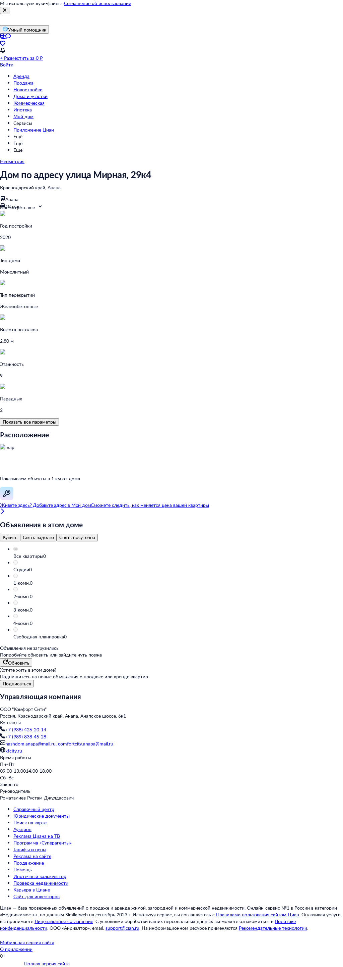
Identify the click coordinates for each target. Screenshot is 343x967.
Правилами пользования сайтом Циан (257, 914)
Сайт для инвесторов (36, 896)
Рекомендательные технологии (273, 928)
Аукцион (22, 829)
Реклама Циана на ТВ (36, 836)
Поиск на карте (30, 822)
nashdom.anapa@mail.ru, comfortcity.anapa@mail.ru (59, 743)
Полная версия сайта (47, 963)
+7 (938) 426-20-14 (25, 729)
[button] (178, 556)
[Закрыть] (4, 10)
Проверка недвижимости (40, 883)
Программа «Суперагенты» (42, 842)
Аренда (21, 76)
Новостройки (28, 89)
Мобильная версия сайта (27, 942)
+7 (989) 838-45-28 (25, 736)
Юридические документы (41, 816)
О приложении (16, 949)
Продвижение (28, 863)
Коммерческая (29, 103)
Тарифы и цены (29, 849)
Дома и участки (30, 96)
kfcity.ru (13, 750)
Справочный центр (33, 809)
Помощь (22, 869)
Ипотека (22, 109)
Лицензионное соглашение (64, 921)
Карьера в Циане (31, 889)
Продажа (23, 83)
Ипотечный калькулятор (39, 876)
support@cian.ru (122, 928)
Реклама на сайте (32, 856)
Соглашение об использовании (97, 3)
